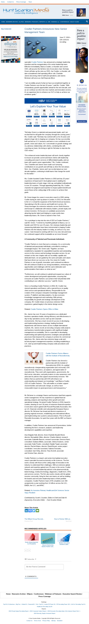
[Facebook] (30, 510)
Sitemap (53, 620)
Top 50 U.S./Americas (9, 604)
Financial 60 (31, 604)
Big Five (18, 604)
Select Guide (74, 21)
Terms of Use (37, 620)
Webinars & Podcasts (53, 594)
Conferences (64, 21)
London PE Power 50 (49, 604)
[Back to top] (86, 621)
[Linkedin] (26, 510)
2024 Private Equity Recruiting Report (18, 611)
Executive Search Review (72, 594)
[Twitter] (33, 510)
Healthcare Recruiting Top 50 (44, 606)
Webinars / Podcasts (31, 21)
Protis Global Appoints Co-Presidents (31, 543)
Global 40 (24, 604)
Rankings (54, 21)
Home (3, 2)
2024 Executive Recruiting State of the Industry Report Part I (63, 611)
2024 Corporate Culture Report (38, 611)
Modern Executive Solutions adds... (64, 543)
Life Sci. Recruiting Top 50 (78, 604)
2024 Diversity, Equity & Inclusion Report (44, 613)
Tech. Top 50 (39, 604)
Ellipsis (21, 21)
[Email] (37, 510)
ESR (49, 21)
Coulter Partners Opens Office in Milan (44, 309)
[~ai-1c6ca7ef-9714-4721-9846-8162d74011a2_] (73, 9)
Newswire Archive (12, 21)
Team (30, 2)
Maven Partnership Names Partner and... (48, 545)
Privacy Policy (46, 620)
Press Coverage (21, 2)
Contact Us (10, 2)
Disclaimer (60, 620)
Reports (42, 21)
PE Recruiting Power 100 (63, 604)
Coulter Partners (37, 62)
